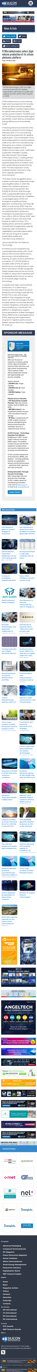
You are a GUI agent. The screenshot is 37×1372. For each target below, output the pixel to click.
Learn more (14, 492)
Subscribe (7, 1300)
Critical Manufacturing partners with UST (9, 700)
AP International (10, 1310)
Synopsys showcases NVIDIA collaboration (9, 797)
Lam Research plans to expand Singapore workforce (8, 530)
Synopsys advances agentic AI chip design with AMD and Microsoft (27, 774)
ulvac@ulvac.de (23, 487)
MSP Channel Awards (12, 1329)
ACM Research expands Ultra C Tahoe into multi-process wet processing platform (26, 630)
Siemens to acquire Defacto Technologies (27, 895)
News (5, 1285)
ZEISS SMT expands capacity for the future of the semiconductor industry (9, 921)
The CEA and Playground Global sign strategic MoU (9, 846)
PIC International (10, 1319)
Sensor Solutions (10, 1258)
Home (5, 1282)
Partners (6, 1294)
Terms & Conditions (17, 1365)
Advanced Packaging (12, 1246)
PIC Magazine (8, 1252)
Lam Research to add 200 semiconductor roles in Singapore (27, 603)
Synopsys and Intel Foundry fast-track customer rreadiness (9, 774)
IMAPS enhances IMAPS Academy (8, 601)
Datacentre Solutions (12, 1268)
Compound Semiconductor (14, 1249)
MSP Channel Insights (12, 1274)
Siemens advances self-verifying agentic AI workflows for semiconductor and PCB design (27, 849)
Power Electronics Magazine (15, 1255)
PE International (9, 1316)
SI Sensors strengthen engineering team (9, 578)
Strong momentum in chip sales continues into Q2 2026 (27, 555)
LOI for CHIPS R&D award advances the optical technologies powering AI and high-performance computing (27, 753)
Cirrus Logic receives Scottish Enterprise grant (26, 870)
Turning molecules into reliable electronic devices (9, 651)
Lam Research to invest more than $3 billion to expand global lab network (27, 530)
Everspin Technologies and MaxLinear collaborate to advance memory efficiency (9, 630)
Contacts (6, 1304)
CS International (10, 1313)
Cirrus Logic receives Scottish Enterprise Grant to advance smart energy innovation (9, 726)
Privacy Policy (28, 1365)
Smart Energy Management (14, 1265)
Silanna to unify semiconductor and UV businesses (27, 700)
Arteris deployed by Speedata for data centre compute (8, 896)
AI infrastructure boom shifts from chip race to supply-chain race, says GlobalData (27, 653)
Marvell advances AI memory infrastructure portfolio (8, 676)
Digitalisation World (11, 1271)
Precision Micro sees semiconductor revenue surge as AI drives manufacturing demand (26, 679)
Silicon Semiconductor (12, 1261)
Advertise (7, 1297)
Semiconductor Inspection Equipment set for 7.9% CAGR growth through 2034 (9, 556)
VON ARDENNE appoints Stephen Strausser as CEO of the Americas (27, 823)
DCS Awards (8, 1326)
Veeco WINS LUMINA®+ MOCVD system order (27, 578)
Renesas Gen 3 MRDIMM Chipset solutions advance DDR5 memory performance (27, 799)
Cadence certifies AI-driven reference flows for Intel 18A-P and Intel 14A (9, 823)
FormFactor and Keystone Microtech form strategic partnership (26, 726)
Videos (6, 1291)
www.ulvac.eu (23, 485)
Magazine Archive (10, 1288)
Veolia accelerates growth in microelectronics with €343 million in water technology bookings (9, 873)
